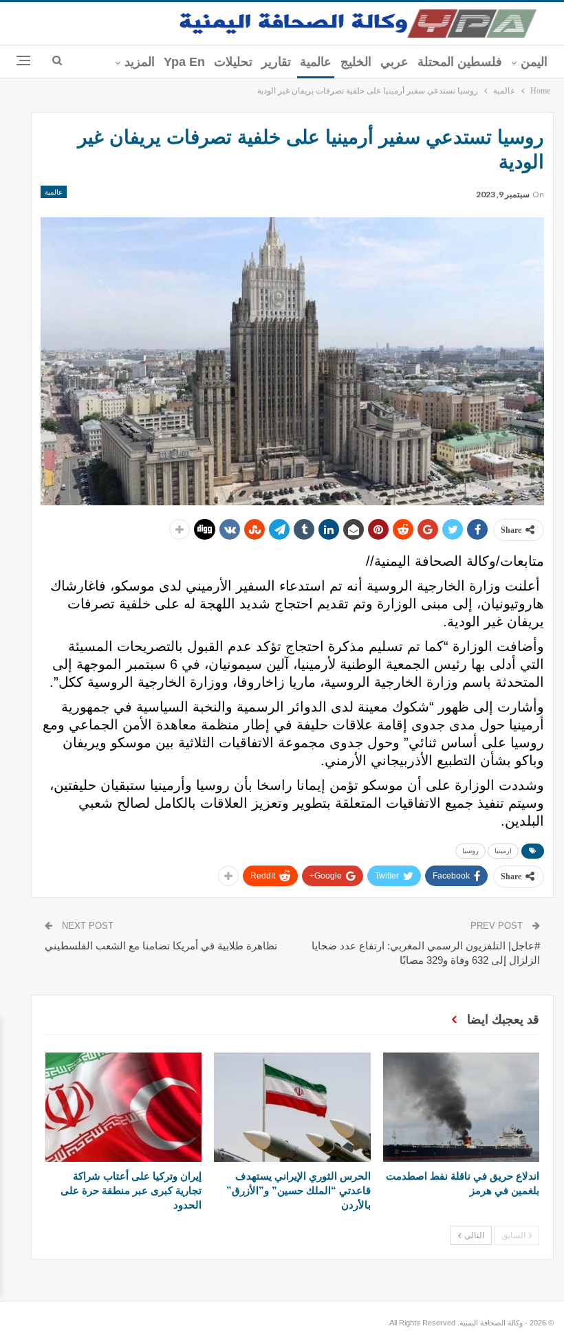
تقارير (276, 62)
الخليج (355, 62)
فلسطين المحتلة (459, 62)
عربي (394, 62)
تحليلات (233, 62)
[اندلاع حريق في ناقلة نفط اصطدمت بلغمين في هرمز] (461, 1107)
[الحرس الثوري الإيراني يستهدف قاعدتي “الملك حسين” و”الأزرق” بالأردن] (292, 1107)
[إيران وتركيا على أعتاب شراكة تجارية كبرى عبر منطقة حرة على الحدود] (123, 1107)
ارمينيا (503, 851)
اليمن (534, 62)
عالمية (316, 62)
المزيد (139, 62)
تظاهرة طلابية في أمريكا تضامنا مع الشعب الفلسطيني (161, 945)
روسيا (470, 851)
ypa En (184, 62)
